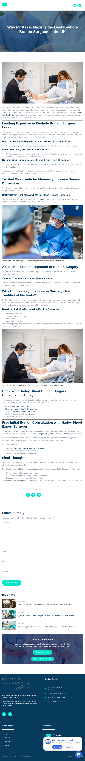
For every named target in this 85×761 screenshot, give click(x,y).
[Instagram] (10, 714)
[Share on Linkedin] (39, 495)
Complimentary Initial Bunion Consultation (53, 434)
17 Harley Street (43, 199)
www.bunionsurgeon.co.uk (21, 406)
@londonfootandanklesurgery (24, 411)
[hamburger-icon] (4, 4)
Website (5, 572)
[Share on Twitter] (33, 495)
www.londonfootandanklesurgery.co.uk (24, 409)
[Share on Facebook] (28, 495)
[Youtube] (75, 5)
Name (5, 551)
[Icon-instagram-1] (79, 5)
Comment (6, 523)
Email (4, 561)
